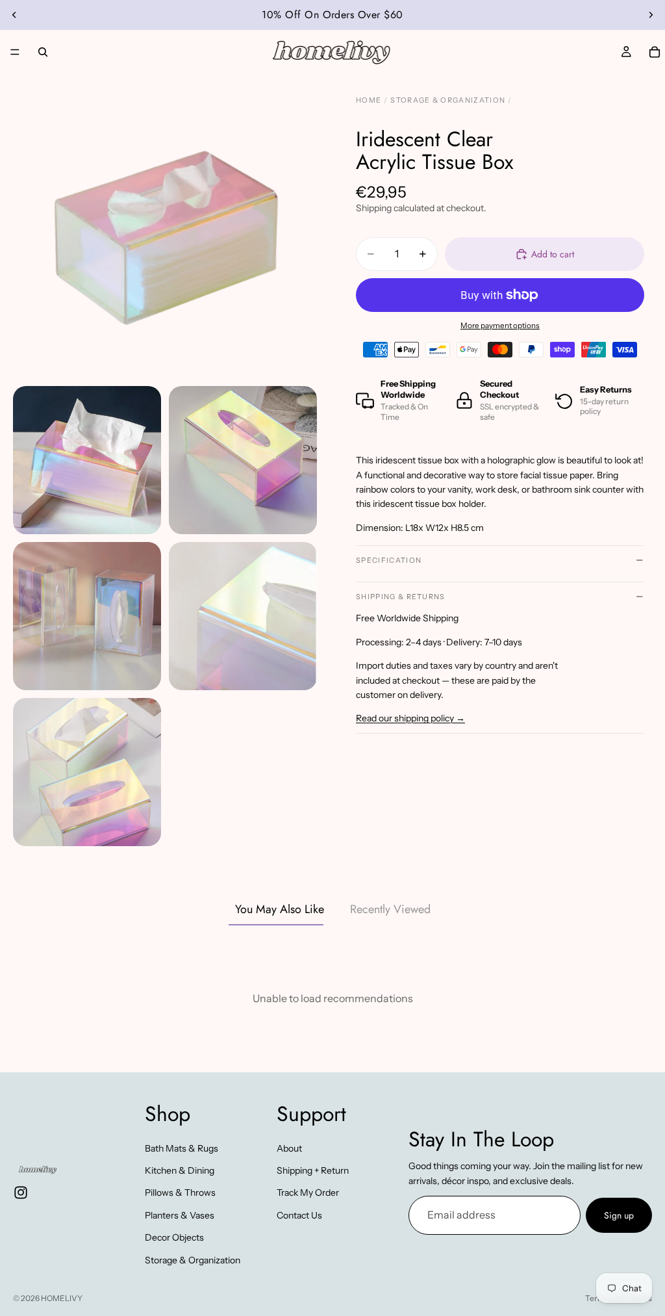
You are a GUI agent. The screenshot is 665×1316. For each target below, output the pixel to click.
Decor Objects (174, 1237)
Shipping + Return (313, 1170)
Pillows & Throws (180, 1192)
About (289, 1148)
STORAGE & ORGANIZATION (447, 100)
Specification (388, 560)
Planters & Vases (179, 1215)
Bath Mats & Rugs (181, 1148)
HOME (368, 100)
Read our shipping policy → (410, 718)
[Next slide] (650, 15)
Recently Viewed (390, 909)
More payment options (500, 325)
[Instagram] (21, 1192)
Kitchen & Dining (179, 1170)
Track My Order (308, 1192)
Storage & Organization (192, 1259)
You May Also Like (279, 909)
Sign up (619, 1215)
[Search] (43, 52)
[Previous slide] (14, 15)
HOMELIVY (61, 1298)
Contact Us (299, 1215)
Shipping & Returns (400, 596)
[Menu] (15, 52)
